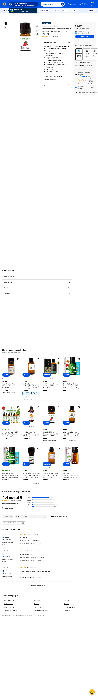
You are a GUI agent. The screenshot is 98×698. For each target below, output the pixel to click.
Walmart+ (74, 10)
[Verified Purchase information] (37, 534)
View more (36, 483)
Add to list (82, 92)
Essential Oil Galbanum (10, 610)
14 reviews (18, 500)
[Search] (62, 4)
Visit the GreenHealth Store (49, 26)
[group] (50, 36)
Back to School (44, 10)
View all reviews (8, 508)
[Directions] (69, 287)
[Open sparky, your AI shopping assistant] (92, 692)
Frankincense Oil (8, 604)
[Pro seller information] (89, 76)
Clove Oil (36, 604)
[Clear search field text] (57, 4)
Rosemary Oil (38, 600)
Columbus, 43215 (85, 62)
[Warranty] (69, 293)
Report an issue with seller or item (87, 84)
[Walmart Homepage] (4, 4)
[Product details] (69, 276)
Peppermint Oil (38, 607)
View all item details (50, 79)
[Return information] (88, 33)
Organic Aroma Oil (9, 607)
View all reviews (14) (37, 585)
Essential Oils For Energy (41, 610)
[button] (71, 4)
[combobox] (53, 4)
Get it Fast (65, 10)
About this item (9, 270)
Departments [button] (7, 10)
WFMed (80, 74)
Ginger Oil (67, 610)
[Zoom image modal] (37, 34)
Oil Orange (67, 600)
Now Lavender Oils (9, 600)
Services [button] (19, 10)
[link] (31, 393)
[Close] (35, 10)
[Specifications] (69, 282)
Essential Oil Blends (69, 607)
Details (92, 87)
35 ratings (55, 36)
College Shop (55, 10)
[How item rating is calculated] (21, 503)
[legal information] (90, 29)
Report (39, 544)
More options (90, 65)
